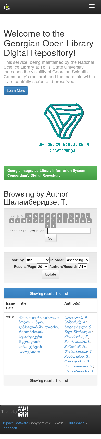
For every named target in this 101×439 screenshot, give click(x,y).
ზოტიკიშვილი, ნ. (77, 326)
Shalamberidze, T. (78, 351)
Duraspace (76, 422)
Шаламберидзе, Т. (79, 370)
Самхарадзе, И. (77, 361)
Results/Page (25, 266)
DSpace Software (14, 422)
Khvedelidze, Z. (76, 336)
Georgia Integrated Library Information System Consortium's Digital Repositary (46, 173)
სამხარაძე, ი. (75, 321)
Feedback (9, 427)
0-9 (29, 216)
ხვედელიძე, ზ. (76, 317)
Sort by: (18, 259)
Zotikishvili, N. (75, 346)
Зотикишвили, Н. (78, 365)
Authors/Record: (63, 266)
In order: (57, 259)
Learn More (16, 90)
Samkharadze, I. (77, 341)
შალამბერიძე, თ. (78, 331)
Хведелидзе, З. (76, 356)
